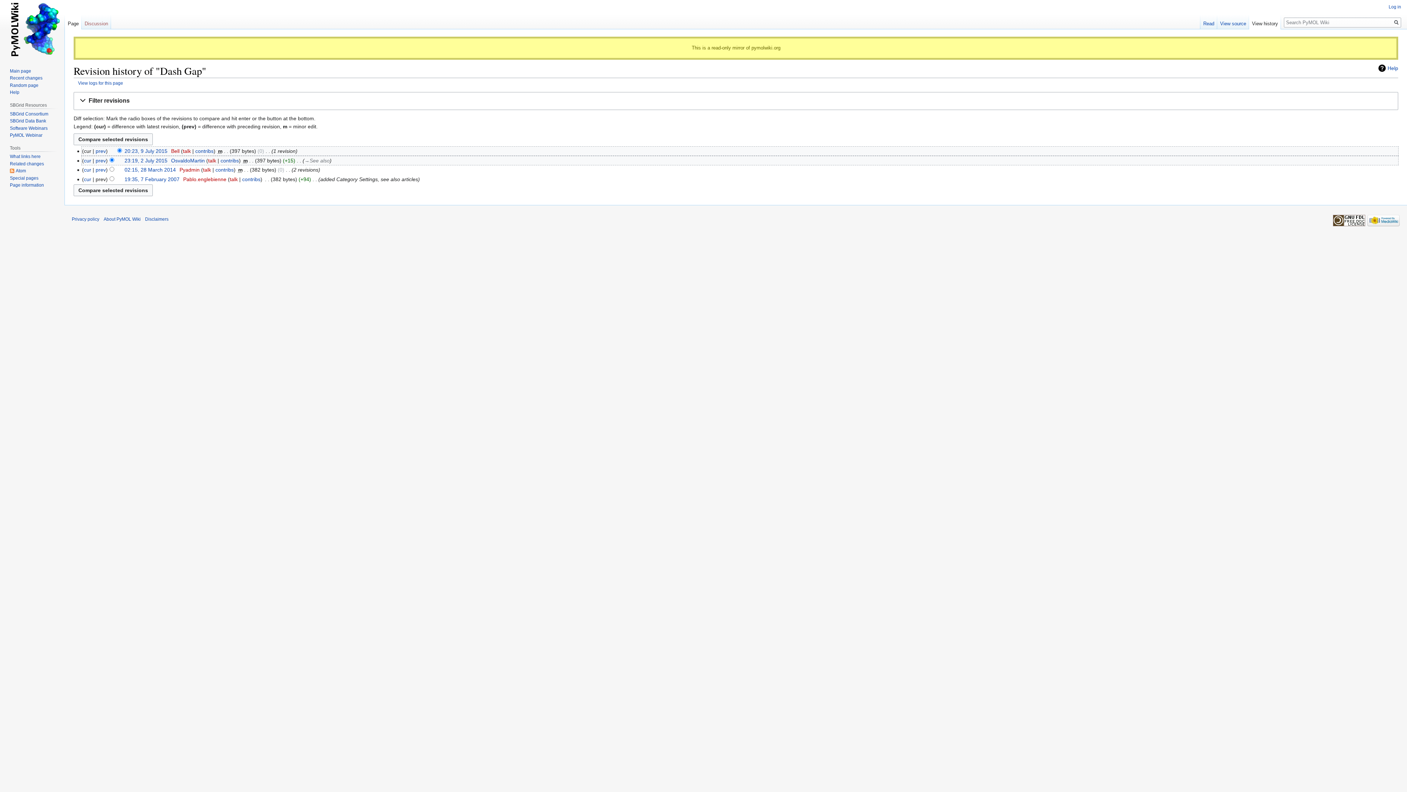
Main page (20, 71)
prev (101, 151)
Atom (21, 170)
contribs (204, 151)
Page (73, 23)
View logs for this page (100, 83)
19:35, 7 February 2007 (152, 179)
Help (1393, 68)
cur (87, 161)
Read (1208, 23)
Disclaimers (157, 219)
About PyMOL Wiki (122, 219)
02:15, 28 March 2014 (150, 170)
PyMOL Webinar (26, 135)
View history (1265, 23)
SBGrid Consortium (29, 114)
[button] (736, 101)
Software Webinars (29, 128)
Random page (24, 85)
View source (1233, 23)
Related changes (27, 163)
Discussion (96, 23)
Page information (27, 185)
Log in (1395, 7)
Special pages (24, 178)
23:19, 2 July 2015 (146, 161)
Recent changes (26, 78)
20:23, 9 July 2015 (146, 151)
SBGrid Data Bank (28, 121)
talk (187, 151)
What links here (25, 156)
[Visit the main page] (32, 29)
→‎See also (317, 161)
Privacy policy (85, 219)
